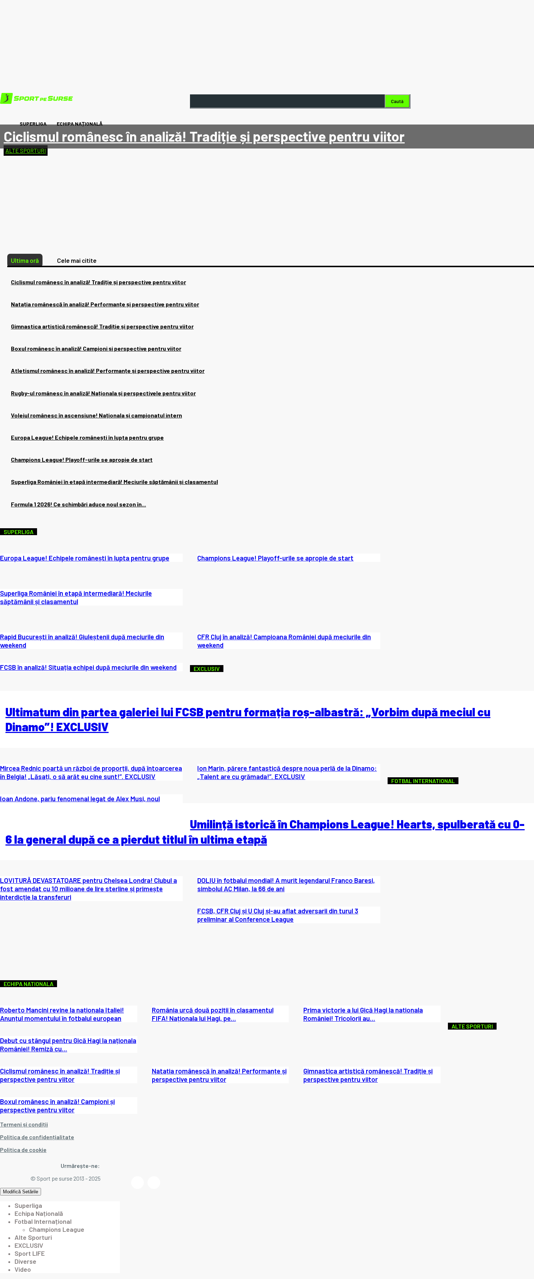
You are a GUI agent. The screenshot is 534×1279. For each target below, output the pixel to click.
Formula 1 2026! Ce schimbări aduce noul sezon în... (78, 504)
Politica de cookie (23, 1149)
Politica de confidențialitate (37, 1136)
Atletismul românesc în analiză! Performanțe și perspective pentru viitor (108, 370)
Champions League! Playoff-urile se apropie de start (82, 459)
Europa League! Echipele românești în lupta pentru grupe (87, 437)
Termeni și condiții (24, 1124)
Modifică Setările (20, 1191)
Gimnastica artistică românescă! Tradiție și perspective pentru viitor (102, 326)
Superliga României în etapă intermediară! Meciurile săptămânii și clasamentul (114, 481)
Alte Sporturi (25, 150)
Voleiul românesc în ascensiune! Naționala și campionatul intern (96, 415)
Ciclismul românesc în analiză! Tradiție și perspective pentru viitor (204, 136)
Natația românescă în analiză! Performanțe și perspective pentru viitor (105, 304)
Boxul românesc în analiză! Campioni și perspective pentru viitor (96, 348)
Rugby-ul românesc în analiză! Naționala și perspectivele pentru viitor (103, 393)
